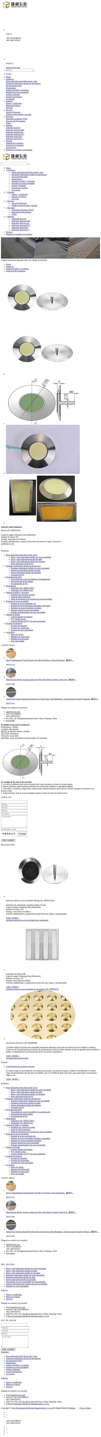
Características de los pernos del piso (20, 1066)
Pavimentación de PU (19, 584)
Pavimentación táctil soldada (22, 581)
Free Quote (10, 721)
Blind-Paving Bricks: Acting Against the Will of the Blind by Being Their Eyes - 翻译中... (41, 680)
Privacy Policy (85, 1408)
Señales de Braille (13, 95)
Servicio (9, 110)
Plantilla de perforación (20, 639)
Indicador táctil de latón (15, 130)
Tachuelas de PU (17, 575)
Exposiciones (11, 148)
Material (9, 125)
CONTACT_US (7, 544)
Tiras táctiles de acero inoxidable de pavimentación (30, 579)
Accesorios (10, 99)
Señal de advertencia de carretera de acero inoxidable (31, 599)
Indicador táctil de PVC (15, 134)
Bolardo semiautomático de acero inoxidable (28, 612)
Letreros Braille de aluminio (22, 617)
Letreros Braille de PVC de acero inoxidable (28, 621)
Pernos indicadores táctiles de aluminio (26, 573)
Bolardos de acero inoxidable (17, 92)
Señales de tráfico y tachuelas (17, 90)
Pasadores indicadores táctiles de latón (25, 570)
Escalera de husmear (14, 97)
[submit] (34, 70)
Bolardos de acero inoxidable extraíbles (26, 608)
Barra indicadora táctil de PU (22, 564)
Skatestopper (11, 88)
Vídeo (8, 123)
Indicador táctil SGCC (14, 139)
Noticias (9, 141)
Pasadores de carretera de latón (23, 595)
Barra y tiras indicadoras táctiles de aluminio (28, 562)
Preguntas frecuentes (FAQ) (17, 119)
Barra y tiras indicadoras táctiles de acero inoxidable (31, 557)
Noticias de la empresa (14, 143)
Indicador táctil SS (13, 128)
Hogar (8, 77)
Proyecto (9, 108)
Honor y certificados (14, 103)
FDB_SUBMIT (8, 840)
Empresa (9, 101)
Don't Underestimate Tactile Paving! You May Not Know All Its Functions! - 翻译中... (40, 660)
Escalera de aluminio (19, 626)
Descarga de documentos (15, 121)
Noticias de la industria (15, 145)
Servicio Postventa (13, 112)
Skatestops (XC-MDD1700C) (22, 588)
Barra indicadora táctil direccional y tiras (21, 81)
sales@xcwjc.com (13, 68)
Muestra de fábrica (13, 106)
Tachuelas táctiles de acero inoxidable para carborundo (27, 920)
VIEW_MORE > (12, 918)
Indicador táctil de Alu (14, 132)
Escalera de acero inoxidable (22, 630)
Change (22, 834)
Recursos (9, 117)
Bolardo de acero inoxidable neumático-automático (30, 606)
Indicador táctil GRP (14, 137)
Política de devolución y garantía (18, 114)
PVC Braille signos (18, 619)
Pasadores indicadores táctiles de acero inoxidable (30, 568)
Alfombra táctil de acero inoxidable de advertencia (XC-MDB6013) (32, 989)
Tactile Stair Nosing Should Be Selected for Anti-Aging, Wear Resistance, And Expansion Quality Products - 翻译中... (52, 699)
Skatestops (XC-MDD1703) (22, 590)
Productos (10, 79)
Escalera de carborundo (20, 628)
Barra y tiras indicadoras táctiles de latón (26, 559)
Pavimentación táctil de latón (17, 1058)
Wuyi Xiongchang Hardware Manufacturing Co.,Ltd (32, 1408)
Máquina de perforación (20, 637)
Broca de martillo (17, 641)
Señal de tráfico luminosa (15, 271)
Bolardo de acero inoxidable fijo (23, 604)
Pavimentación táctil (14, 86)
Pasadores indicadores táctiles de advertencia (23, 83)
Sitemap (72, 1408)
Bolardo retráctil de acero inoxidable (25, 610)
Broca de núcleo (17, 634)
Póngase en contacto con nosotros (19, 150)
